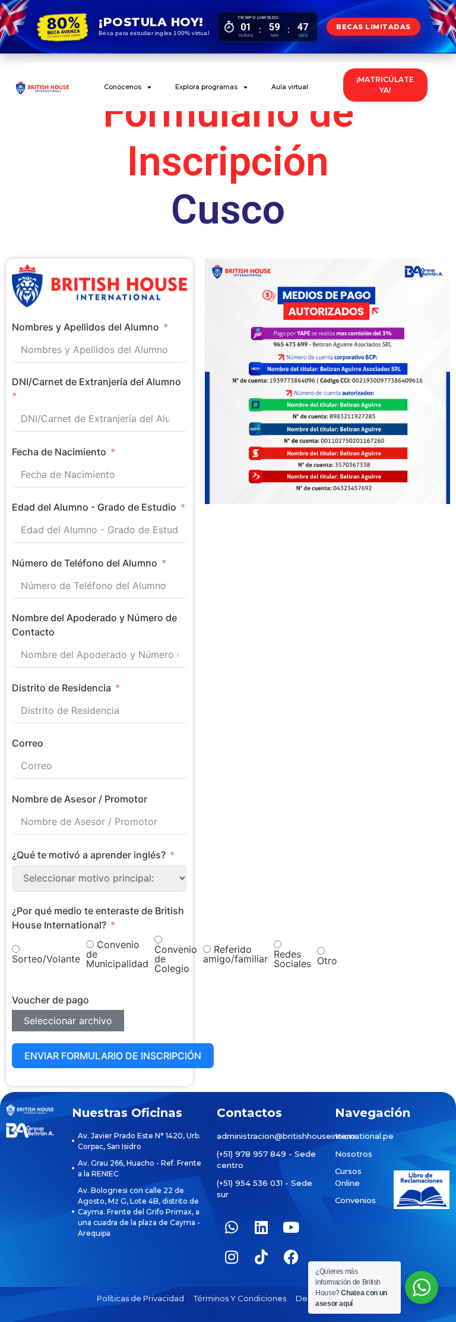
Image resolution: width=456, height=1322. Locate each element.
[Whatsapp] (231, 1227)
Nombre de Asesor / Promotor (79, 799)
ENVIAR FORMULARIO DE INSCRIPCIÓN (112, 1056)
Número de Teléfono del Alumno (84, 563)
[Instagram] (231, 1257)
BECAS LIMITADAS (373, 27)
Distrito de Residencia (61, 688)
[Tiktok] (261, 1257)
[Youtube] (291, 1227)
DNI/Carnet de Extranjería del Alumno (96, 382)
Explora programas (206, 87)
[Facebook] (291, 1257)
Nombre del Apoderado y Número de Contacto (94, 625)
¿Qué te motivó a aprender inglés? (89, 855)
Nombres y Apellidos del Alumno (85, 327)
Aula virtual (289, 87)
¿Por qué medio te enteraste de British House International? (98, 918)
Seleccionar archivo (68, 1021)
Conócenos (122, 87)
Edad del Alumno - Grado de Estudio (94, 507)
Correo (27, 743)
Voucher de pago (50, 1000)
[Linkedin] (261, 1227)
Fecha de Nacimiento (59, 452)
